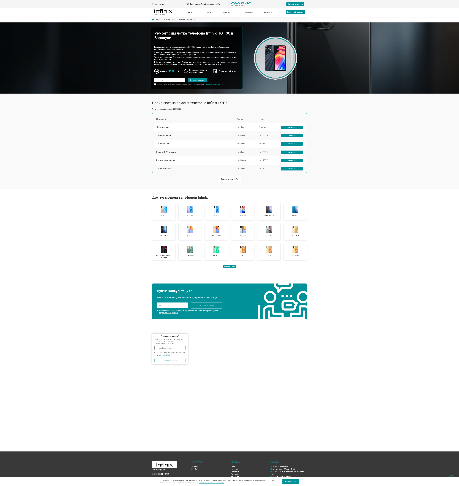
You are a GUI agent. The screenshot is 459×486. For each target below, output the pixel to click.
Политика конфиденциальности (211, 483)
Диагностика (162, 127)
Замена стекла (163, 135)
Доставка (249, 12)
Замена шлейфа (164, 168)
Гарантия (226, 12)
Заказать (291, 127)
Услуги (189, 12)
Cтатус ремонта (295, 4)
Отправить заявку (197, 80)
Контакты (268, 12)
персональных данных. (212, 84)
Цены (209, 12)
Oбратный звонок (295, 12)
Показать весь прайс (229, 179)
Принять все (290, 481)
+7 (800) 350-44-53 (241, 3)
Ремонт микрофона (165, 160)
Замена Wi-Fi (162, 143)
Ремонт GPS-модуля (166, 152)
